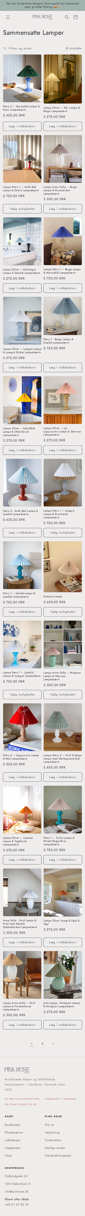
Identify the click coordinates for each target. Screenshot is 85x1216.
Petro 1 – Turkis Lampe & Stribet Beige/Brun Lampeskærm (59, 841)
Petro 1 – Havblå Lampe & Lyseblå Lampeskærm (19, 595)
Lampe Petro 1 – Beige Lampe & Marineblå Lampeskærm (62, 271)
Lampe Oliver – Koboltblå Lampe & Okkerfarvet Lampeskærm (19, 432)
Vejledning (52, 1132)
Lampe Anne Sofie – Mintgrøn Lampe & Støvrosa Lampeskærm (62, 676)
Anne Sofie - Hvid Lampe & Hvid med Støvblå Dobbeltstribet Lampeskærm (20, 924)
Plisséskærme (14, 1132)
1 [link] (32, 1043)
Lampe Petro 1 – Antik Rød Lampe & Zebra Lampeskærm (21, 188)
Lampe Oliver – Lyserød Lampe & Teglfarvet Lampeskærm (18, 841)
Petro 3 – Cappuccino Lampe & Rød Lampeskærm (21, 757)
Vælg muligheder (22, 209)
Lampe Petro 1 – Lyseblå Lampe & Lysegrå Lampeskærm (22, 674)
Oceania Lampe (52, 596)
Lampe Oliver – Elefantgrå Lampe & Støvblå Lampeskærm (21, 271)
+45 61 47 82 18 (16, 1204)
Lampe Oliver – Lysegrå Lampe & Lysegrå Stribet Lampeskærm (22, 350)
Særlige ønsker (55, 1148)
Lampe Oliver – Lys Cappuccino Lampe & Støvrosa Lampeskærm (62, 432)
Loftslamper (13, 1140)
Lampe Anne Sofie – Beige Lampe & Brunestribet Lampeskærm (60, 190)
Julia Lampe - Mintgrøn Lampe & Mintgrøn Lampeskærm (61, 1004)
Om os (49, 1125)
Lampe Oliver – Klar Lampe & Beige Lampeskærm (61, 109)
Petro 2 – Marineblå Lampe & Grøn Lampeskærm (21, 108)
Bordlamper (13, 1125)
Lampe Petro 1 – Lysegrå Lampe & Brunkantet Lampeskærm (58, 514)
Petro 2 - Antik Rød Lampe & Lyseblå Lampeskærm (20, 512)
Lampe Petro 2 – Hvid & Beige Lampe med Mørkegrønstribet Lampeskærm (62, 759)
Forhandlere (53, 1140)
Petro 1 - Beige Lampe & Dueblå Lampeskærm (58, 341)
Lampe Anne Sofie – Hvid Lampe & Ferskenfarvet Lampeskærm (19, 1006)
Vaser (8, 1155)
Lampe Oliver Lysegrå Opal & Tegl (61, 922)
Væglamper (13, 1148)
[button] (8, 17)
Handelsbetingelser (58, 1155)
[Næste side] (53, 1043)
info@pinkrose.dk (17, 1191)
